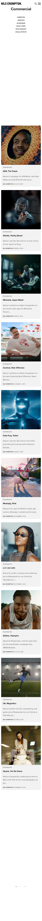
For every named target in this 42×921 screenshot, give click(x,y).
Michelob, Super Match (13, 300)
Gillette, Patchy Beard (12, 235)
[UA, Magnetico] (21, 677)
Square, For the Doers (12, 771)
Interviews (21, 23)
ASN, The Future (10, 171)
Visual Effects (21, 32)
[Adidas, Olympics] (21, 609)
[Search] (36, 4)
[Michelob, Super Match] (21, 274)
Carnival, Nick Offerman (13, 368)
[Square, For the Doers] (21, 745)
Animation (21, 17)
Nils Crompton (8, 184)
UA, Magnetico (9, 703)
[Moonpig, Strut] (21, 477)
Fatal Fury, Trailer (10, 435)
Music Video (21, 26)
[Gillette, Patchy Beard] (21, 209)
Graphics (21, 20)
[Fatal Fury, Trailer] (21, 409)
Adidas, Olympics (11, 635)
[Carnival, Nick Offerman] (21, 341)
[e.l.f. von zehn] (21, 542)
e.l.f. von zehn (9, 568)
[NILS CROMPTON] (11, 3)
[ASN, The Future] (21, 145)
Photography (21, 29)
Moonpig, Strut (9, 503)
